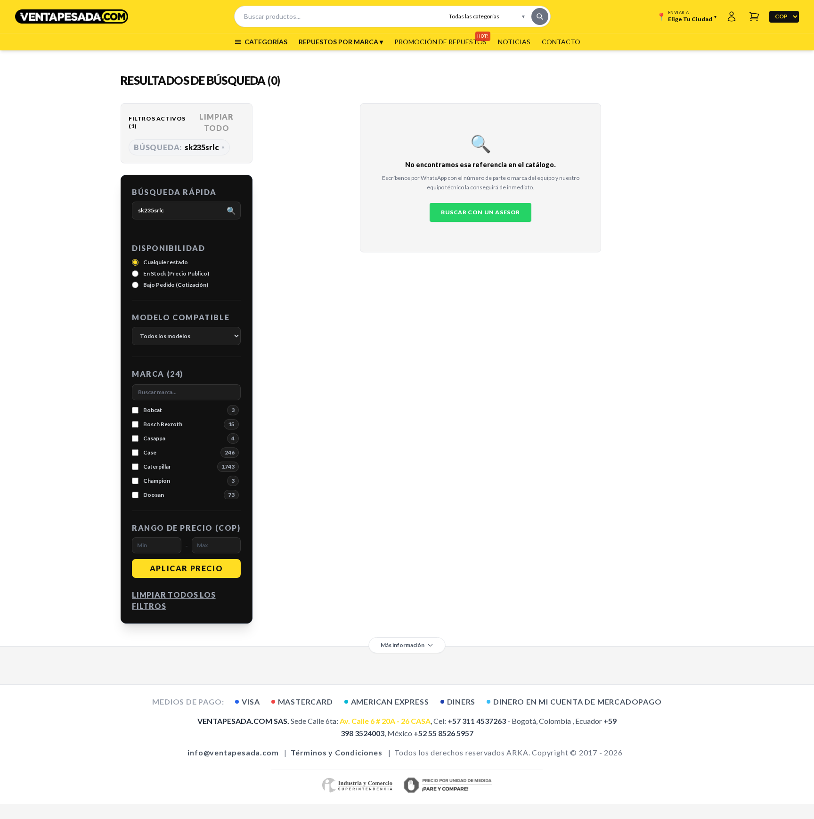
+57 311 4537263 (477, 720)
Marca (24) (157, 373)
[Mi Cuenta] (731, 16)
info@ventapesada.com (232, 752)
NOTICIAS (514, 42)
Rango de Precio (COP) (186, 527)
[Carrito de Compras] (754, 16)
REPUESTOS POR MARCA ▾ (341, 42)
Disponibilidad (168, 247)
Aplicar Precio (186, 568)
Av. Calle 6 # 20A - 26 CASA (385, 720)
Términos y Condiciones (337, 752)
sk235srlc (179, 147)
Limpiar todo (216, 122)
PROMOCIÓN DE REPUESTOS (440, 41)
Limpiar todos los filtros (174, 600)
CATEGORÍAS (265, 42)
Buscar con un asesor (480, 212)
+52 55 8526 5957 (443, 733)
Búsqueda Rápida (174, 191)
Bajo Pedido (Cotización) (175, 284)
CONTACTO (561, 42)
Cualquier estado (165, 262)
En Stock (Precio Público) (176, 273)
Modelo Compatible (180, 317)
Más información (402, 645)
